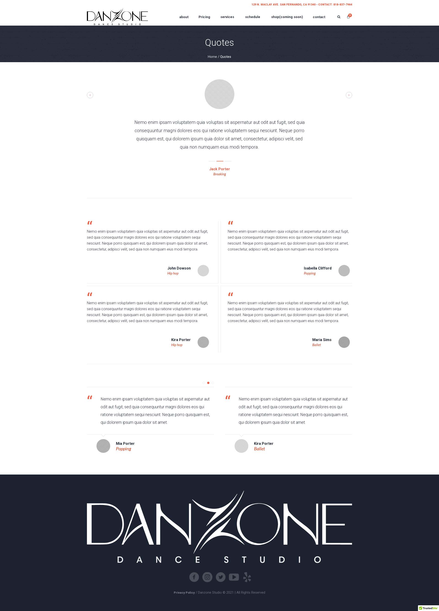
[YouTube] (234, 577)
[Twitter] (221, 577)
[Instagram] (207, 577)
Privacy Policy (184, 592)
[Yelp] (247, 577)
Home (212, 57)
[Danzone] (117, 17)
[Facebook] (194, 577)
